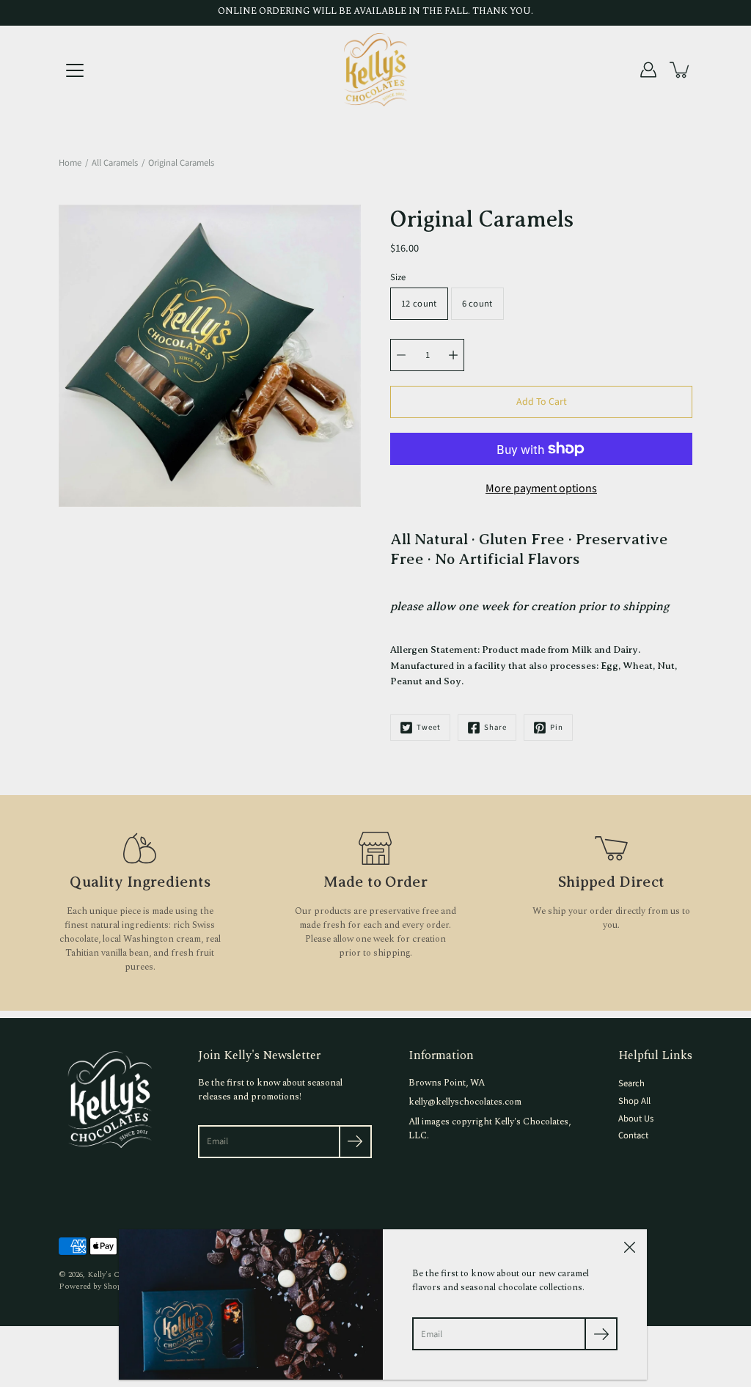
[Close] (629, 1247)
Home (70, 162)
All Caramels (115, 162)
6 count (477, 303)
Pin (556, 727)
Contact (633, 1135)
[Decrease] (401, 355)
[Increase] (453, 355)
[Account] (648, 69)
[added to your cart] (680, 69)
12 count (419, 303)
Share (495, 727)
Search (631, 1083)
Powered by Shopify (95, 1286)
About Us (635, 1118)
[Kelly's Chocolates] (375, 69)
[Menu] (75, 70)
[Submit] (355, 1141)
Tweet (429, 727)
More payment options (541, 488)
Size (398, 277)
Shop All (634, 1101)
